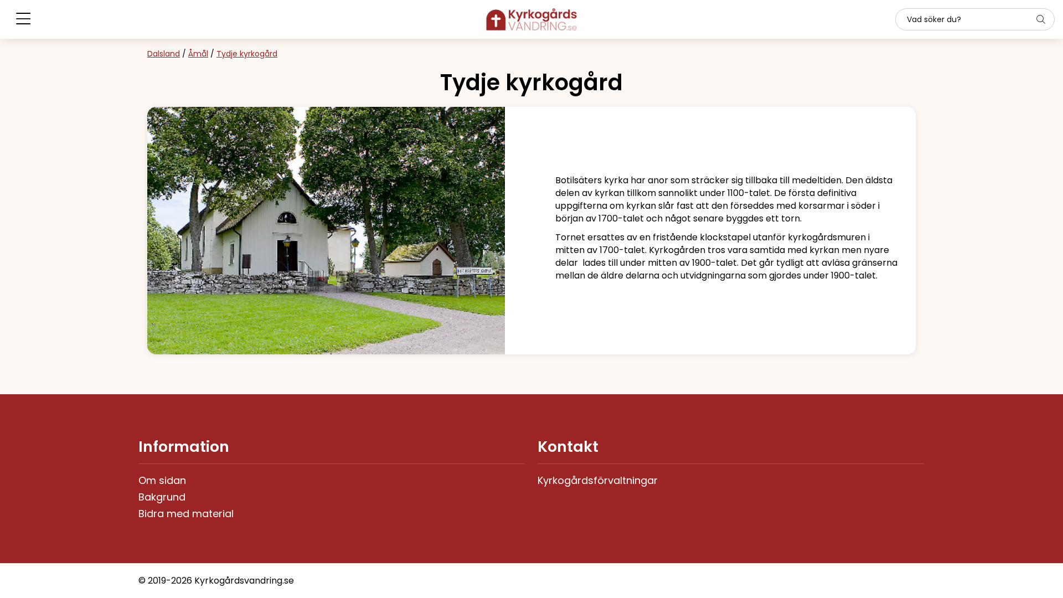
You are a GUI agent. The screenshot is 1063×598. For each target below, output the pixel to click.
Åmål (198, 53)
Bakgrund (161, 497)
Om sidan (162, 480)
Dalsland (163, 53)
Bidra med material (186, 513)
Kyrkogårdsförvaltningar (598, 480)
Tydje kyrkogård (246, 53)
